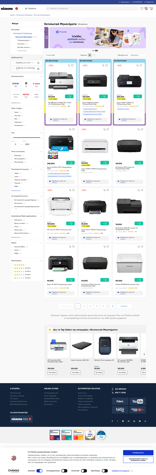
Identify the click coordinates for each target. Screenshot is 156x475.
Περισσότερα (22, 50)
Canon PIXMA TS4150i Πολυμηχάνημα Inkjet (93, 169)
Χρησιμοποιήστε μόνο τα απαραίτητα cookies (138, 459)
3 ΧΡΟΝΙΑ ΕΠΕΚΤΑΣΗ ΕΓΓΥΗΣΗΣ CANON (94, 111)
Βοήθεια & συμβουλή (85, 398)
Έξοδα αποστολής (50, 401)
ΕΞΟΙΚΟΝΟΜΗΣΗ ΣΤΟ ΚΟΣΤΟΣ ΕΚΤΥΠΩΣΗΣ (59, 176)
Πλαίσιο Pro (150, 2)
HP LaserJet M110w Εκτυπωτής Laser (59, 229)
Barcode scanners (24, 47)
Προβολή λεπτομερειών (121, 471)
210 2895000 (120, 389)
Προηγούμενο (67, 306)
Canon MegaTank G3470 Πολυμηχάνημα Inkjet (90, 103)
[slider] (12, 137)
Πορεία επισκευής (84, 404)
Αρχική (12, 15)
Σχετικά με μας (15, 393)
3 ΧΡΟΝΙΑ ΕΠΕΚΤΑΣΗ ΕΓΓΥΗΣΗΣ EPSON (58, 173)
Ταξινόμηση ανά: (123, 55)
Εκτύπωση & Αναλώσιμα (24, 15)
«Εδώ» (106, 460)
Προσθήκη (52, 372)
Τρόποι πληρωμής (50, 396)
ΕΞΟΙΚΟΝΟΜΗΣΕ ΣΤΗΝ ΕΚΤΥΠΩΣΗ (92, 114)
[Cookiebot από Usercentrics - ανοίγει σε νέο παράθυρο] (13, 470)
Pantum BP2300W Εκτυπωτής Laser (127, 284)
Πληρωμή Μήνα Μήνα (51, 398)
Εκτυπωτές (22, 44)
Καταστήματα (125, 2)
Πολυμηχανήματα (25, 40)
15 (113, 306)
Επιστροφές (48, 404)
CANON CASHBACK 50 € (90, 109)
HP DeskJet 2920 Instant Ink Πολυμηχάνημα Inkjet (90, 285)
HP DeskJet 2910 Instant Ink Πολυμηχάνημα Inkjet (125, 168)
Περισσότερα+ (16, 102)
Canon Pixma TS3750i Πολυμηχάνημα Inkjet (93, 230)
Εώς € (25, 141)
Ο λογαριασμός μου (51, 393)
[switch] (64, 470)
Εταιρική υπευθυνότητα (18, 401)
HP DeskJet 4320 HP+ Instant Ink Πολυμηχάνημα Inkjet (127, 228)
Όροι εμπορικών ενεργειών (88, 407)
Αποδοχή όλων (138, 453)
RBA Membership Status (18, 404)
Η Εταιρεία (14, 398)
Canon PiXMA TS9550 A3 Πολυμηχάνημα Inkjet (125, 103)
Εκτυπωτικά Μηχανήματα (25, 37)
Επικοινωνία (82, 393)
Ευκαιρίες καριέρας (17, 396)
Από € (13, 141)
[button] (47, 37)
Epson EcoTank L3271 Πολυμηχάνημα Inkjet (59, 168)
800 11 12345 (120, 393)
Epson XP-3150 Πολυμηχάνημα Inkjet (59, 284)
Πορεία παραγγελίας (85, 401)
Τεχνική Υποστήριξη (85, 396)
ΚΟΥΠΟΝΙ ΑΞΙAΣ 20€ (123, 109)
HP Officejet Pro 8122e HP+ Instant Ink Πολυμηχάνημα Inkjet (59, 103)
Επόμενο (124, 306)
